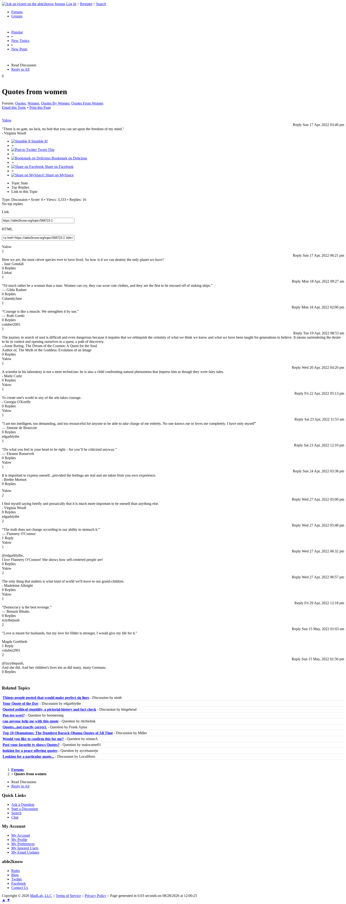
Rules (15, 871)
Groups (16, 16)
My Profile (19, 840)
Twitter (16, 879)
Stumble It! (39, 141)
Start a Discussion (24, 809)
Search (101, 4)
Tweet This (45, 150)
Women (33, 103)
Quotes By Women (55, 103)
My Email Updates (25, 852)
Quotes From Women (87, 103)
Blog (15, 875)
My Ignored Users (24, 848)
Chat (14, 817)
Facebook (18, 883)
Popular (17, 32)
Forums (17, 12)
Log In (71, 4)
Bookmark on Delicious (69, 158)
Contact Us (19, 888)
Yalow (7, 120)
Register (86, 4)
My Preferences (23, 844)
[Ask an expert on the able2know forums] (33, 4)
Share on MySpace (59, 175)
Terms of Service (68, 896)
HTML (7, 229)
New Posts (19, 49)
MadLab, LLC (41, 896)
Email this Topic (14, 107)
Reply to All (20, 69)
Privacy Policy (95, 896)
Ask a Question (22, 805)
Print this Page (40, 107)
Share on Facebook (58, 167)
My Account (20, 835)
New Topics (20, 41)
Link (5, 212)
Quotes (20, 103)
